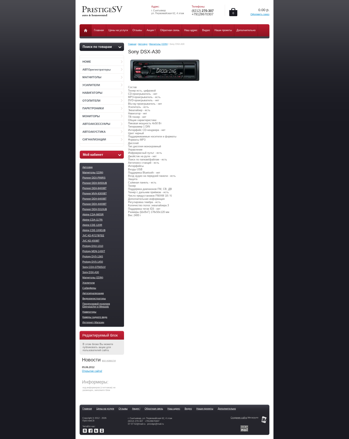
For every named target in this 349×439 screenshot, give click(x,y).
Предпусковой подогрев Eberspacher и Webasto (96, 305)
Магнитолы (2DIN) (92, 277)
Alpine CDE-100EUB (93, 230)
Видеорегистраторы (94, 298)
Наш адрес (173, 408)
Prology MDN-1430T (93, 251)
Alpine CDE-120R (92, 225)
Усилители (88, 282)
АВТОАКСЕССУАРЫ (96, 123)
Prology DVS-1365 (92, 256)
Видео (188, 408)
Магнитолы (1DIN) (92, 172)
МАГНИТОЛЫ (91, 77)
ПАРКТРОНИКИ (93, 108)
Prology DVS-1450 (92, 261)
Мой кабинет (93, 154)
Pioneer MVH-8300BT (94, 193)
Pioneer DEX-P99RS (93, 177)
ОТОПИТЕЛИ (91, 100)
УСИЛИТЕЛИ (91, 85)
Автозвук (87, 167)
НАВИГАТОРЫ (92, 92)
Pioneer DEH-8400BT (94, 188)
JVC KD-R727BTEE (93, 235)
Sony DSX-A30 (90, 272)
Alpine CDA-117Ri (92, 219)
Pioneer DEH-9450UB (94, 183)
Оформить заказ (259, 14)
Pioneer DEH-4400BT (94, 204)
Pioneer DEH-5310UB (94, 209)
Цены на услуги (105, 408)
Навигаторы (89, 312)
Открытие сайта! (92, 371)
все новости (109, 360)
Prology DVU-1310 (92, 246)
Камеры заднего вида (94, 317)
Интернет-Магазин (93, 322)
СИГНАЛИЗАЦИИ (94, 139)
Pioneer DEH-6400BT (94, 198)
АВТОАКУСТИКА (94, 131)
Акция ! (136, 408)
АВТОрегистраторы (96, 69)
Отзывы (123, 408)
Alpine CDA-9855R (93, 214)
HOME (86, 61)
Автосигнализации (93, 293)
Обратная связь (154, 408)
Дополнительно (227, 408)
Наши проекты (204, 408)
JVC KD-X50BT (90, 240)
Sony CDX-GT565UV (94, 267)
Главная (132, 44)
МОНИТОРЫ (91, 116)
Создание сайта (239, 417)
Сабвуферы (89, 288)
